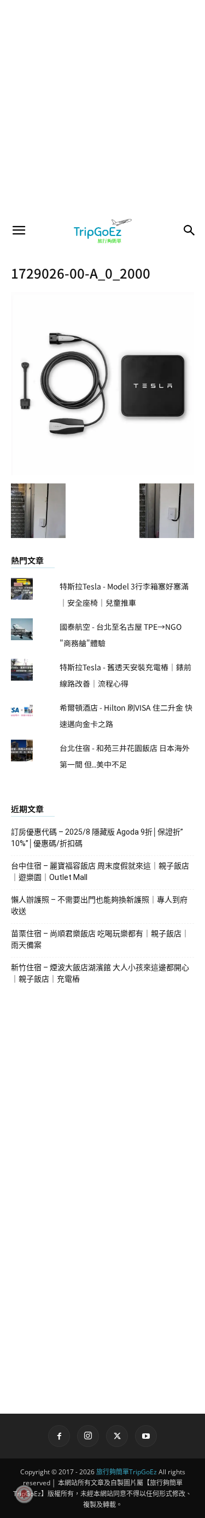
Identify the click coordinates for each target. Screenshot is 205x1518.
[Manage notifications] (24, 1494)
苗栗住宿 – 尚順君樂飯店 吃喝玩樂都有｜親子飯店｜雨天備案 (100, 939)
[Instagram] (88, 1436)
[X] (117, 1436)
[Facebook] (59, 1436)
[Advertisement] (102, 107)
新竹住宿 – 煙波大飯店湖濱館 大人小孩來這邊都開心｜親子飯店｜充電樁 (100, 973)
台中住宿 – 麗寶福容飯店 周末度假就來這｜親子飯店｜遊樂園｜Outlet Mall (100, 871)
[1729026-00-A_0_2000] (102, 471)
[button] (18, 230)
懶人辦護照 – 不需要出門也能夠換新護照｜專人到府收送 (99, 905)
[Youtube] (146, 1436)
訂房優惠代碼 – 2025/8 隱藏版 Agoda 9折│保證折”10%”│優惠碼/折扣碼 (97, 838)
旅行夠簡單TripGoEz (126, 1471)
